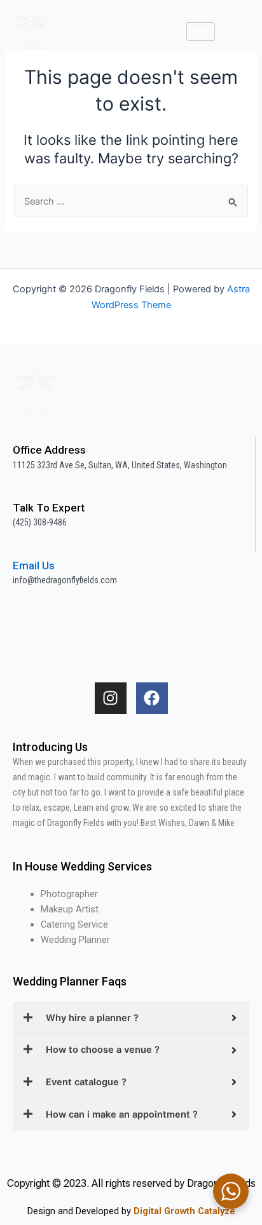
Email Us (34, 565)
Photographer (69, 894)
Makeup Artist (70, 909)
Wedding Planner (75, 939)
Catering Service (74, 924)
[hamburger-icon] (200, 31)
